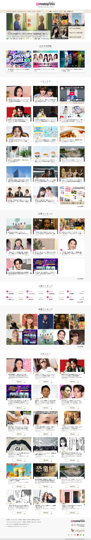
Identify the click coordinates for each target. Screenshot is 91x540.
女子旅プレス (70, 11)
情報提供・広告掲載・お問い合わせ (29, 521)
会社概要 (8, 519)
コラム (29, 11)
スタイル (14, 11)
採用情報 (29, 519)
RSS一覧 (39, 521)
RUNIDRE (11, 293)
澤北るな (31, 299)
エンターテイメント (22, 11)
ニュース (9, 11)
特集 (50, 11)
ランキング (55, 11)
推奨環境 (24, 519)
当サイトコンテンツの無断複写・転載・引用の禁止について (17, 524)
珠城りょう (11, 299)
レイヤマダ (31, 293)
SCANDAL (52, 293)
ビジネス (39, 11)
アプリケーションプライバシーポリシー (14, 521)
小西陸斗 (71, 299)
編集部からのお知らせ (35, 519)
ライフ (33, 11)
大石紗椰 (71, 293)
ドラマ (60, 11)
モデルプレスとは (14, 519)
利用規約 (20, 519)
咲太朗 (50, 299)
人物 (65, 11)
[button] (88, 61)
